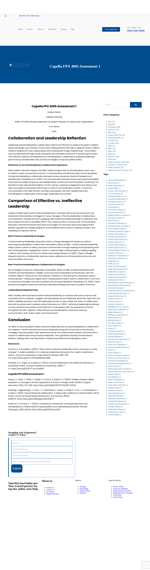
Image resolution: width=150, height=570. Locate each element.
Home (20, 29)
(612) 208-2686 (136, 30)
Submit (16, 468)
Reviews (63, 29)
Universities (52, 29)
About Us (40, 29)
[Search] (136, 105)
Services (30, 29)
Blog (72, 29)
